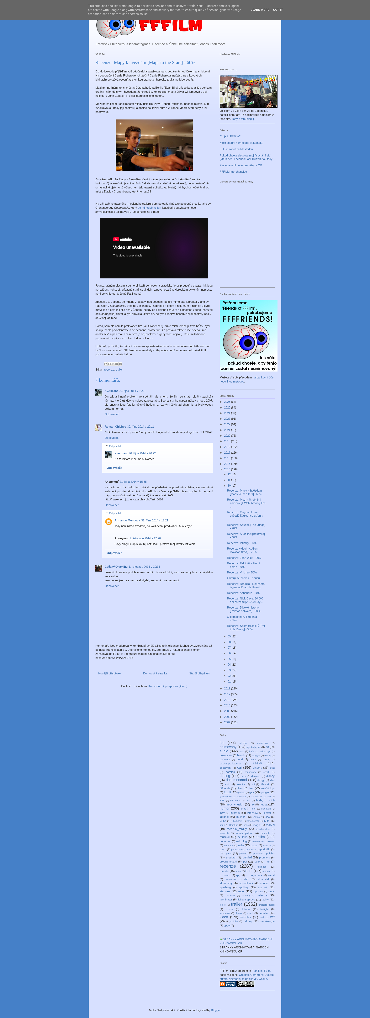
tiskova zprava (246, 899)
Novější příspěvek (109, 673)
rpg (238, 875)
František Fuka (261, 970)
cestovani (225, 767)
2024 (227, 413)
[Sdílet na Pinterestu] (120, 364)
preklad (247, 857)
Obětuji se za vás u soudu (243, 578)
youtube (234, 921)
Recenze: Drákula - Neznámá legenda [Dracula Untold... (246, 585)
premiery (264, 857)
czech (266, 772)
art (267, 747)
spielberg (225, 887)
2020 (227, 435)
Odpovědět (112, 414)
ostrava (267, 845)
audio (224, 751)
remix (238, 871)
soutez (264, 883)
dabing (225, 776)
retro (248, 871)
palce (223, 849)
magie (257, 825)
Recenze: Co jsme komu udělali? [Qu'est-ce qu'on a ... (245, 515)
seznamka (231, 879)
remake (224, 871)
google (265, 792)
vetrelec (263, 913)
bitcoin (241, 755)
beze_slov (226, 755)
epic (227, 784)
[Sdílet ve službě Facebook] (117, 364)
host (248, 800)
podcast (257, 853)
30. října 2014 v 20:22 (142, 453)
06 (229, 653)
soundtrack (246, 883)
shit (246, 879)
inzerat (267, 813)
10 (229, 485)
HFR (222, 800)
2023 (227, 418)
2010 (227, 705)
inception (266, 808)
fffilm (240, 788)
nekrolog (241, 841)
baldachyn (265, 751)
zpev (227, 925)
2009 (227, 711)
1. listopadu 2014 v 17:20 (145, 538)
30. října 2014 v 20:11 (140, 426)
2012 (227, 694)
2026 (227, 401)
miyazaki (224, 833)
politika (270, 853)
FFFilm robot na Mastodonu (237, 149)
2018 (227, 446)
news (271, 841)
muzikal (225, 837)
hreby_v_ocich (265, 800)
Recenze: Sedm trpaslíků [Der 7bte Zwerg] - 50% (246, 627)
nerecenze (258, 841)
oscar (254, 845)
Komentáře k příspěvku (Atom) (167, 686)
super (241, 891)
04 (229, 664)
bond (240, 759)
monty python (244, 833)
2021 (227, 430)
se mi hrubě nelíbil (149, 207)
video (224, 917)
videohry (245, 917)
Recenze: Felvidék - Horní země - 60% (243, 565)
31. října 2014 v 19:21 (154, 520)
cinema (257, 767)
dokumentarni (236, 780)
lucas (246, 825)
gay (251, 792)
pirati (229, 853)
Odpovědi (115, 446)
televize (262, 895)
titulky (265, 899)
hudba (263, 804)
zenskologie (267, 921)
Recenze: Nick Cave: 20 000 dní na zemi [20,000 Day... (245, 600)
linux (222, 825)
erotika (241, 784)
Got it (278, 10)
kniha (223, 821)
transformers (267, 904)
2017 (227, 452)
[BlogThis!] (109, 364)
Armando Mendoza (127, 520)
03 (229, 670)
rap (268, 861)
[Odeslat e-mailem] (106, 364)
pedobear (251, 849)
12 (229, 474)
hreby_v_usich (234, 804)
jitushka (240, 816)
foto (251, 788)
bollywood (225, 759)
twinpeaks (225, 913)
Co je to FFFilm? (230, 136)
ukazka (238, 913)
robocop (266, 871)
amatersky (262, 743)
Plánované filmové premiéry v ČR (241, 165)
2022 (227, 424)
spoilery (243, 887)
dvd (272, 780)
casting (266, 759)
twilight (264, 909)
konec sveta (252, 821)
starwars (225, 891)
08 (229, 642)
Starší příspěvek (199, 673)
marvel (270, 824)
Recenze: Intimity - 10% (242, 543)
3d (222, 743)
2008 (227, 716)
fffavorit (265, 784)
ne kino (242, 837)
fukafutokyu (268, 788)
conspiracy (250, 772)
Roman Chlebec (115, 426)
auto (241, 751)
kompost (237, 821)
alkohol (243, 743)
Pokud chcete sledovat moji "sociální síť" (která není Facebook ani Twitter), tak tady (246, 157)
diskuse (256, 776)
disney (270, 776)
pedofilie (265, 849)
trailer (119, 369)
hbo (269, 796)
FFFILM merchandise (233, 171)
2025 (227, 407)
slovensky (226, 883)
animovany (228, 747)
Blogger (215, 1010)
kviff (266, 820)
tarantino (230, 895)
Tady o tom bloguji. (243, 118)
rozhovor (225, 875)
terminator (226, 899)
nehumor (225, 841)
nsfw (241, 845)
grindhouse (226, 796)
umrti (250, 913)
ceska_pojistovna (230, 763)
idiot (254, 808)
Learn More (260, 10)
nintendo (229, 845)
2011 (227, 699)
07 (229, 647)
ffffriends (225, 788)
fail (253, 784)
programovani (228, 861)
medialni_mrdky (237, 829)
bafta (251, 751)
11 (229, 480)
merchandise (263, 829)
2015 (227, 463)
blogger (256, 755)
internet (235, 812)
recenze (109, 369)
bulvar (253, 759)
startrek (262, 887)
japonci (224, 816)
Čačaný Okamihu (116, 566)
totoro (223, 905)
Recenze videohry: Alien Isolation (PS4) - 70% (242, 550)
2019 (227, 441)
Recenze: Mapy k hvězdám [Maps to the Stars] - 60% (244, 492)
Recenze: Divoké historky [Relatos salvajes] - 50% (243, 609)
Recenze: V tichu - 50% (242, 572)
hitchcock (235, 800)
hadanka (241, 796)
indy (222, 812)
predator (231, 857)
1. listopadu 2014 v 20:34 (144, 566)
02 (229, 675)
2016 (227, 458)
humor (225, 808)
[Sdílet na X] (113, 364)
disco (243, 776)
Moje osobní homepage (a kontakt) (241, 142)
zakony (247, 921)
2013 (227, 688)
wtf (272, 917)
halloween (256, 796)
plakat (242, 853)
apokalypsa (253, 747)
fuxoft (227, 792)
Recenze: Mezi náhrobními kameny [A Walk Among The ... (246, 503)
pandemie (236, 849)
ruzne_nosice (254, 875)
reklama (261, 866)
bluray (267, 755)
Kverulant (111, 391)
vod (262, 917)
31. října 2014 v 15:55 (133, 481)
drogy (260, 780)
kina (267, 816)
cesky (257, 763)
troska (229, 909)
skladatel (263, 879)
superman (258, 891)
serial (271, 875)
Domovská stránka (155, 673)
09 (229, 636)
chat (243, 808)
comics (230, 771)
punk (257, 861)
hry (253, 804)
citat (272, 767)
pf (221, 853)
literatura (233, 825)
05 (229, 659)
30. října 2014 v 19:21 (132, 391)
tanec (271, 891)
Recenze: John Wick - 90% (244, 557)
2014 (227, 469)
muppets (265, 833)
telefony (246, 895)
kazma (256, 817)
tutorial (246, 909)
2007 (227, 722)
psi (245, 861)
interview (252, 812)
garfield (241, 792)
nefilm (260, 837)
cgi (239, 767)
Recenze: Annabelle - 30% (243, 592)
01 (229, 681)
